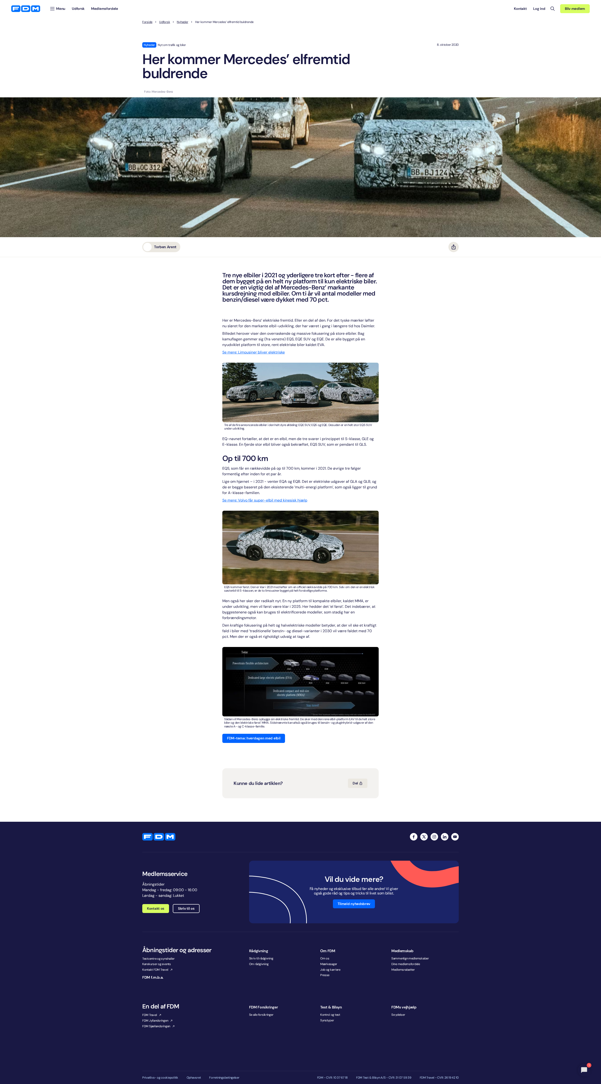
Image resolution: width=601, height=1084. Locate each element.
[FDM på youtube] (455, 837)
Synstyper (327, 1020)
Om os (324, 958)
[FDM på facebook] (413, 837)
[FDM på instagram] (434, 837)
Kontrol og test (330, 1015)
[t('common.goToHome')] (158, 837)
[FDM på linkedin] (444, 837)
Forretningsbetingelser (224, 1078)
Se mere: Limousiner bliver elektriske (253, 352)
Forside (147, 22)
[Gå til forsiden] (25, 8)
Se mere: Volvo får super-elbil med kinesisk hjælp (264, 500)
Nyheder (182, 22)
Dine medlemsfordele (405, 964)
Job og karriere (330, 970)
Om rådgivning (259, 964)
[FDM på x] (424, 837)
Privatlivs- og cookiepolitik (160, 1078)
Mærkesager (328, 964)
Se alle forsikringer (261, 1015)
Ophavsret (194, 1078)
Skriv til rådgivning (261, 958)
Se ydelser (398, 1015)
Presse (324, 975)
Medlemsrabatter (403, 970)
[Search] (552, 8)
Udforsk (164, 22)
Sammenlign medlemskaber (410, 958)
